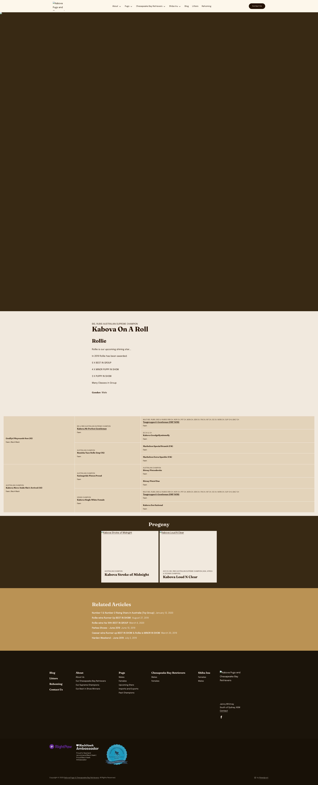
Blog (187, 6)
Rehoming (206, 6)
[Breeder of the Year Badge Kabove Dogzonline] (116, 754)
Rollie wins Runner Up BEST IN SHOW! (111, 618)
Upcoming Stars (126, 685)
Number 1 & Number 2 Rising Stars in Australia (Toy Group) (123, 613)
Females (123, 681)
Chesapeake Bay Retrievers (149, 6)
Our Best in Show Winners (88, 689)
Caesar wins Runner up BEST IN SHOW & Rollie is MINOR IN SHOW (126, 633)
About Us (80, 677)
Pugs (127, 6)
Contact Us (257, 6)
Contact (224, 711)
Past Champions (126, 693)
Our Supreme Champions (87, 685)
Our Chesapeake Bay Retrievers (91, 681)
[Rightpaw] (60, 746)
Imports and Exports (128, 689)
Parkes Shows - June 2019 (106, 628)
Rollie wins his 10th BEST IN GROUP (110, 623)
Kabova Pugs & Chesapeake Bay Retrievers (81, 778)
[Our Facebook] (221, 717)
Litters (195, 6)
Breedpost (263, 778)
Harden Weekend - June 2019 (108, 638)
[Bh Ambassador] (88, 747)
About (115, 6)
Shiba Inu (173, 6)
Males (121, 677)
